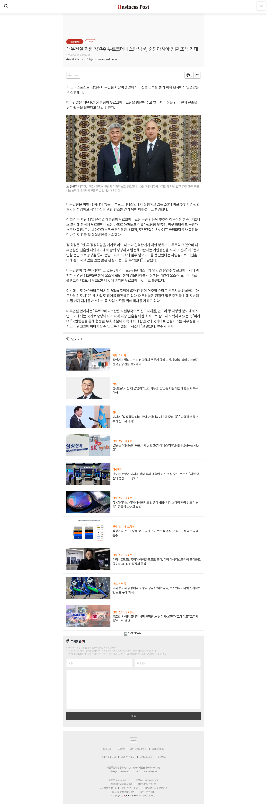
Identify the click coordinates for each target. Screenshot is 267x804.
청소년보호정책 (108, 756)
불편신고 (162, 756)
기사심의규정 (146, 756)
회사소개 (107, 748)
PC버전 (133, 740)
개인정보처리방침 (138, 748)
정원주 (95, 87)
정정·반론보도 (127, 756)
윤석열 (99, 219)
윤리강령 (120, 748)
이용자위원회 (158, 748)
